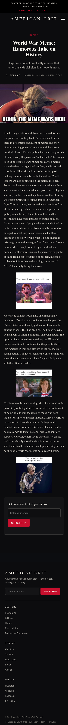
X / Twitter (10, 700)
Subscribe (18, 523)
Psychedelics (11, 628)
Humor (8, 623)
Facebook (10, 695)
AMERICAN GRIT (34, 18)
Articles (8, 669)
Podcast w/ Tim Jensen (16, 633)
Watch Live (10, 659)
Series (8, 664)
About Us (9, 649)
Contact (9, 654)
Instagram (10, 685)
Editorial (9, 617)
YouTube (9, 690)
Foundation (10, 612)
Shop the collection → (34, 10)
